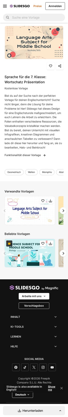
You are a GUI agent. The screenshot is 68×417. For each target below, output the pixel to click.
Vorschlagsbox (34, 305)
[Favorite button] (50, 66)
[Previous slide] (5, 210)
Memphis (47, 172)
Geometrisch (14, 172)
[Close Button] (62, 388)
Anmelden (55, 6)
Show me (51, 388)
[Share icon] (59, 66)
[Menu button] (5, 6)
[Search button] (7, 17)
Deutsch (20, 394)
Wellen (31, 172)
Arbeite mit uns (32, 296)
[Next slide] (63, 210)
